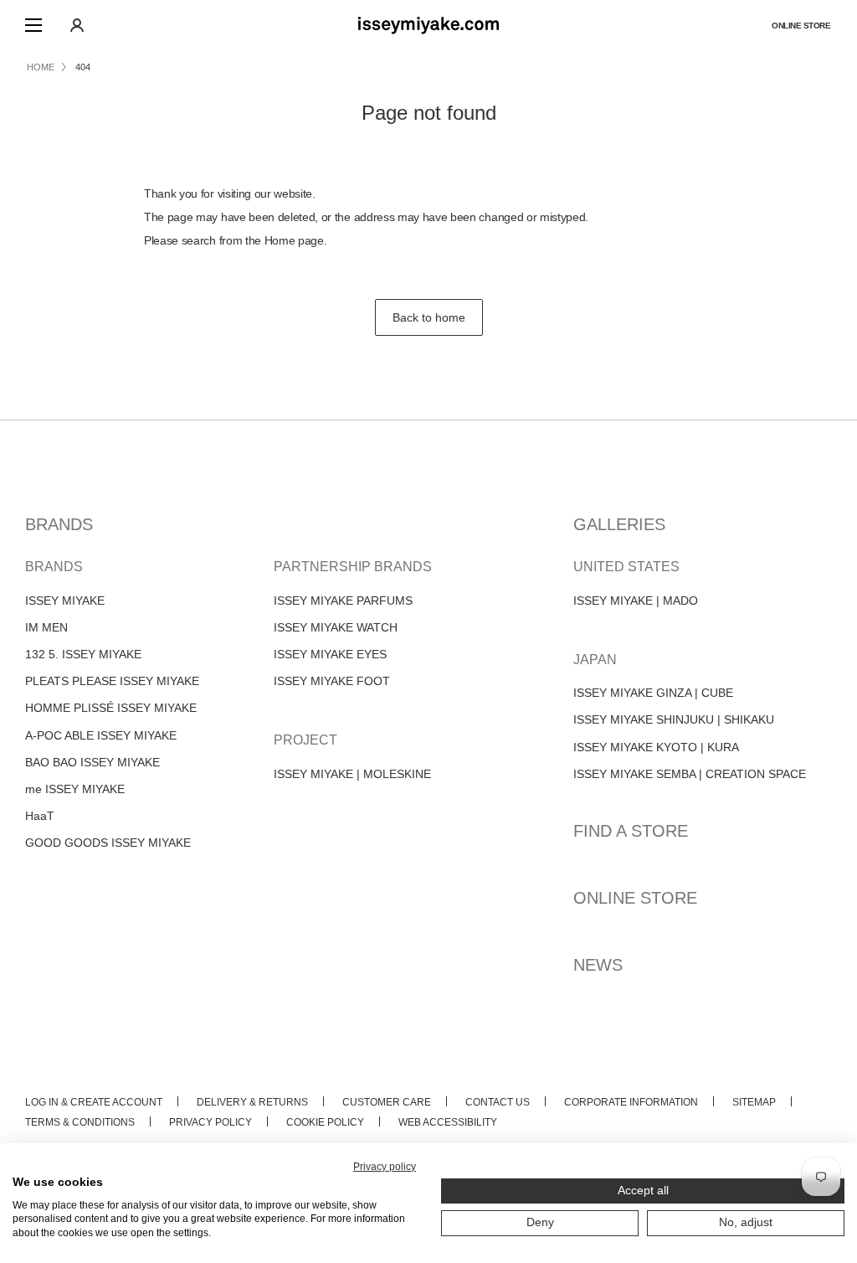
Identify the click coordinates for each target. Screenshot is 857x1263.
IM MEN (46, 627)
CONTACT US (497, 1102)
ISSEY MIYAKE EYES (330, 654)
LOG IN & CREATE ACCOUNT (93, 1102)
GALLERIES (619, 524)
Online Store (801, 25)
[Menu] (33, 25)
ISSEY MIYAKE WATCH (336, 627)
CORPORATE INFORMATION (631, 1102)
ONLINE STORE (635, 898)
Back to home (429, 317)
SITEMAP (754, 1102)
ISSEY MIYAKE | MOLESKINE (352, 774)
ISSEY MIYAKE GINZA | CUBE (653, 692)
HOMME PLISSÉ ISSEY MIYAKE (111, 707)
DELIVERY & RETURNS (252, 1102)
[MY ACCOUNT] (77, 25)
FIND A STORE (630, 831)
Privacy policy (384, 1167)
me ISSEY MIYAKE (75, 789)
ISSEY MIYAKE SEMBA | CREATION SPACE (689, 774)
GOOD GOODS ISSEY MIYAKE (108, 842)
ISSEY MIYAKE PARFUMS (343, 600)
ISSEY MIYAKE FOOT (332, 681)
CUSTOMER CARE (386, 1102)
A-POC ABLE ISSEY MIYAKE (101, 735)
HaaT (39, 815)
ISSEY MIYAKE (65, 600)
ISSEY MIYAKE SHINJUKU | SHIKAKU (673, 719)
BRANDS (59, 524)
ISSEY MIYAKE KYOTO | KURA (656, 747)
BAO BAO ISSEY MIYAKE (92, 762)
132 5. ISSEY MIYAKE (83, 654)
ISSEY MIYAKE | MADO (635, 600)
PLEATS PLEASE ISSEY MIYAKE (112, 681)
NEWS (598, 965)
